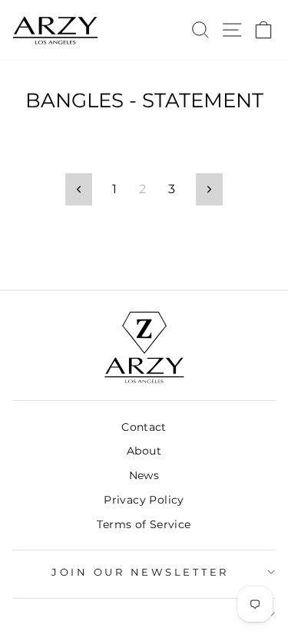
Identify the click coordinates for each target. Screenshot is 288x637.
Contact (144, 427)
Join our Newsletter (140, 572)
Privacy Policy (144, 500)
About (144, 451)
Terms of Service (143, 524)
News (144, 475)
